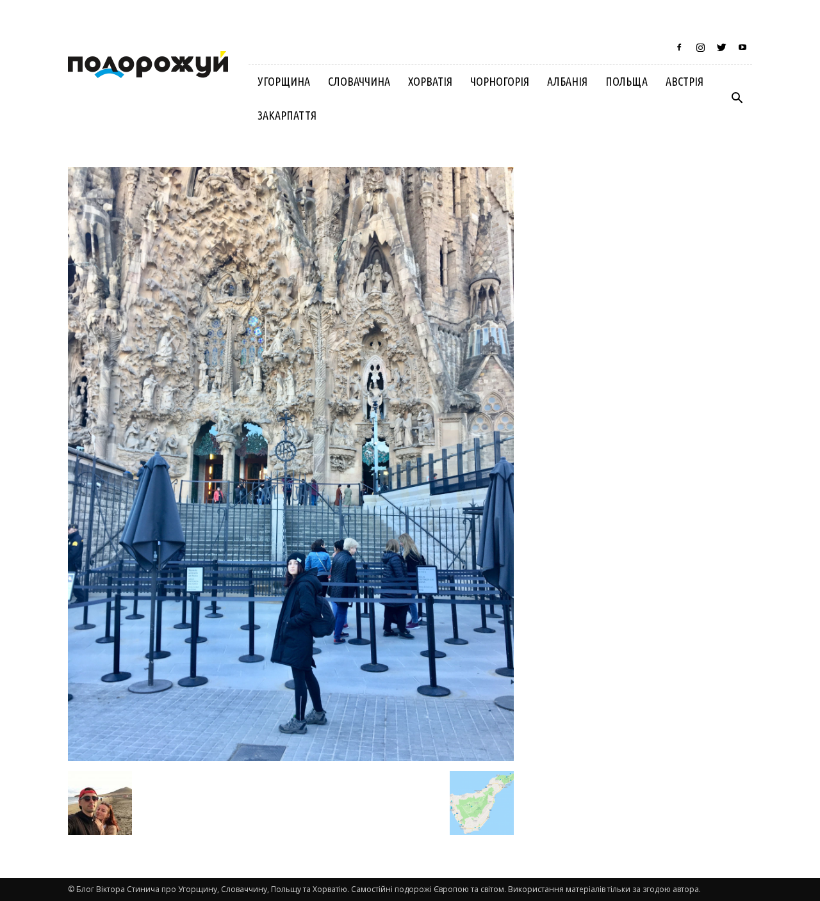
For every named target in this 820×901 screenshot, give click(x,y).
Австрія (684, 81)
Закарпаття (287, 115)
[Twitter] (721, 47)
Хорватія (430, 81)
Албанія (567, 81)
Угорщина (284, 81)
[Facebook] (679, 47)
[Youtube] (742, 47)
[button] (736, 98)
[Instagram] (700, 47)
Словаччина (359, 81)
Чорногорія (499, 81)
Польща (626, 81)
